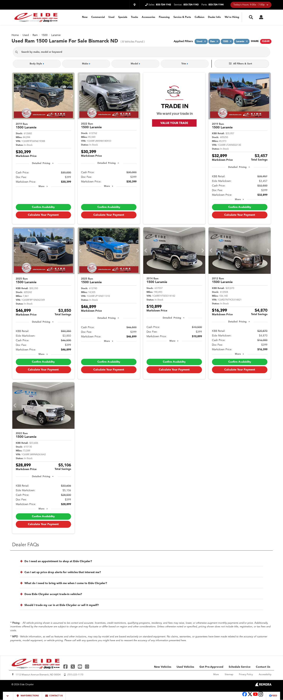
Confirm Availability (43, 207)
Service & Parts (182, 17)
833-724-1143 (190, 4)
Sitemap (229, 674)
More (41, 186)
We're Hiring (232, 17)
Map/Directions (29, 696)
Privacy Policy (246, 674)
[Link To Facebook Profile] (65, 666)
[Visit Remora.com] (263, 685)
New (85, 17)
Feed (274, 696)
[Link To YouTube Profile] (80, 666)
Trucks (134, 17)
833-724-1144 (216, 4)
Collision (199, 17)
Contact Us (263, 667)
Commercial (98, 17)
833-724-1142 (163, 4)
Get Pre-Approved (211, 667)
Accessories (148, 17)
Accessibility (265, 674)
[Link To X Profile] (73, 666)
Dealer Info (214, 17)
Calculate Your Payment (43, 215)
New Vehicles (162, 667)
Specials (122, 17)
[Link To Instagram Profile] (87, 666)
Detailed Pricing (41, 163)
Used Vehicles (185, 667)
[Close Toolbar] (8, 696)
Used (111, 17)
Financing (164, 17)
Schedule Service (239, 667)
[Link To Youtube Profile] (255, 696)
